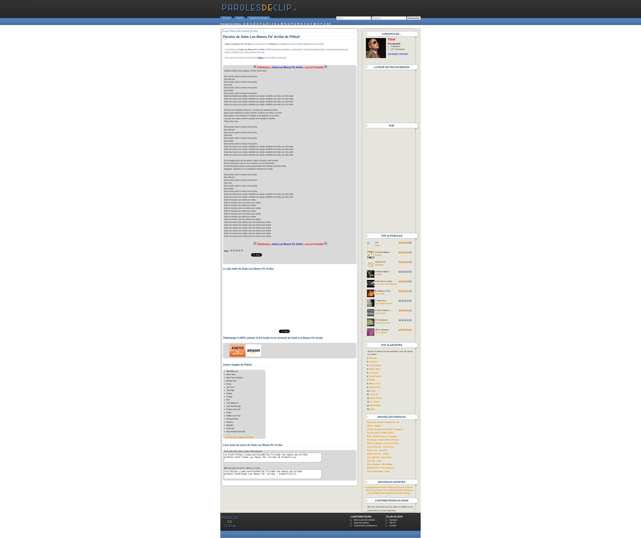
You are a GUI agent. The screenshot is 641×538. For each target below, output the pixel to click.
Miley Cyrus (374, 383)
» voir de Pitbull (238, 437)
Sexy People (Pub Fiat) (235, 432)
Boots (393, 490)
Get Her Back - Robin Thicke (380, 433)
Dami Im (401, 487)
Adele (372, 391)
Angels (378, 274)
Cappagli (369, 487)
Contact (392, 525)
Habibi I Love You (233, 416)
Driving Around (232, 419)
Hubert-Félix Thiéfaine (385, 487)
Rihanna (373, 358)
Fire (228, 400)
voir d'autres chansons (398, 54)
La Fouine (374, 402)
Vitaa (372, 409)
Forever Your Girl (233, 409)
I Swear (229, 397)
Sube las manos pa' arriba (236, 96)
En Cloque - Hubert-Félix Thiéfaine (383, 440)
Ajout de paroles (361, 523)
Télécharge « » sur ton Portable (290, 67)
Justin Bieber (375, 365)
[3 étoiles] (236, 250)
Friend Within (373, 493)
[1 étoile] (231, 250)
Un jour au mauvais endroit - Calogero (385, 429)
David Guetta (375, 376)
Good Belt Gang (401, 493)
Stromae (373, 362)
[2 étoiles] (234, 250)
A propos (393, 520)
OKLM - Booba (374, 426)
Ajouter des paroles (259, 18)
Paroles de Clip (259, 11)
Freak (228, 384)
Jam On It (230, 387)
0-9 (329, 24)
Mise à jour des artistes (364, 520)
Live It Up (230, 428)
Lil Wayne (373, 373)
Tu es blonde (381, 332)
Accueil (226, 18)
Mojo (377, 245)
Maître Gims (374, 369)
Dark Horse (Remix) (234, 378)
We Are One (231, 381)
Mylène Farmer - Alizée (378, 454)
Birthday (379, 265)
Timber (229, 393)
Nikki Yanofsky (404, 490)
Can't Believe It (232, 403)
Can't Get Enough (233, 406)
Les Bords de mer (383, 303)
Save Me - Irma (374, 461)
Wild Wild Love (232, 371)
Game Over (380, 313)
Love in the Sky (382, 323)
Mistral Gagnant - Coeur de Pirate (382, 443)
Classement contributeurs (365, 525)
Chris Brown (376, 398)
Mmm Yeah (230, 374)
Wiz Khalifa (375, 405)
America (229, 422)
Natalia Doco (382, 490)
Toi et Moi (379, 294)
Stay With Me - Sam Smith (379, 457)
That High (230, 390)
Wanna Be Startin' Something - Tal (383, 422)
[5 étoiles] (242, 250)
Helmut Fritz (374, 387)
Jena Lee (374, 394)
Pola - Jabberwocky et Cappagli (382, 436)
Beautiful (229, 425)
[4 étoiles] (239, 250)
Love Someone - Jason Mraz (380, 447)
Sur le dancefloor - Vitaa (378, 471)
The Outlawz (387, 493)
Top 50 (240, 18)
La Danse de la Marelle (386, 284)
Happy (378, 255)
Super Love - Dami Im (377, 450)
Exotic (228, 412)
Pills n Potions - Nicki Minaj (379, 464)
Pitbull (260, 58)
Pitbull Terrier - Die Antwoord (380, 468)
